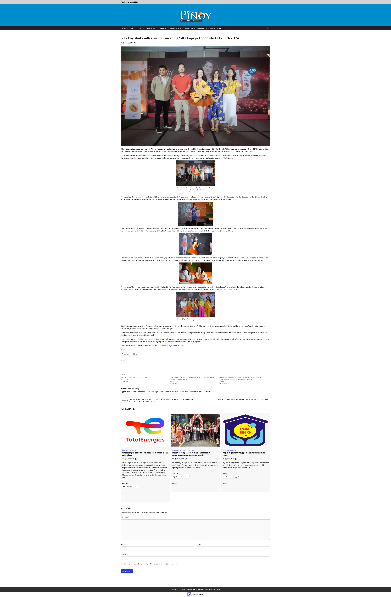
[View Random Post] (264, 28)
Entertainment (150, 28)
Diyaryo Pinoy (187, 589)
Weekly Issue (200, 28)
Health (187, 28)
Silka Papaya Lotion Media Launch (162, 392)
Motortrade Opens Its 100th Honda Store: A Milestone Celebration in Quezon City (191, 454)
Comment (125, 517)
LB (123, 458)
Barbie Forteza (131, 392)
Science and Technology (175, 28)
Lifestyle (161, 28)
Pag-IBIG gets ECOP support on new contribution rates (244, 454)
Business (131, 389)
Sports (193, 28)
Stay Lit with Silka (205, 392)
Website (123, 554)
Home (125, 28)
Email (199, 544)
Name (123, 544)
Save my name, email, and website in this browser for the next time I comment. (151, 564)
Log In (219, 28)
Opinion (139, 28)
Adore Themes (216, 589)
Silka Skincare (180, 392)
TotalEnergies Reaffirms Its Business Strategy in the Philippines (145, 454)
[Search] (267, 28)
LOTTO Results (210, 28)
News (131, 28)
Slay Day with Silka (191, 392)
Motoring (191, 450)
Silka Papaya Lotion (143, 392)
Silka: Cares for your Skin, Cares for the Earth (134, 377)
